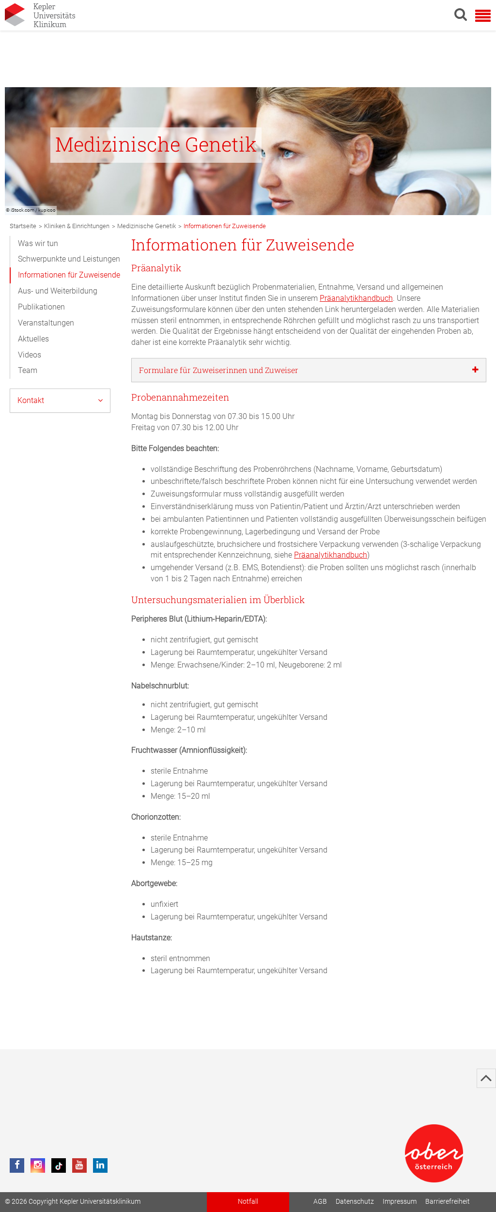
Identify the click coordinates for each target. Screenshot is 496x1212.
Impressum (400, 1201)
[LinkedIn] (100, 1165)
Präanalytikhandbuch (356, 298)
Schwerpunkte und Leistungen (69, 259)
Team (27, 370)
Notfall (248, 1201)
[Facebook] (17, 1165)
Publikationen (41, 306)
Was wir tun (38, 243)
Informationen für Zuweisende (69, 275)
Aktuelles (33, 338)
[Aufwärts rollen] (486, 1078)
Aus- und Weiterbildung (57, 290)
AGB (320, 1201)
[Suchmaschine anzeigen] (460, 14)
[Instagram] (38, 1165)
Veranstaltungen (46, 322)
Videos (29, 354)
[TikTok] (58, 1165)
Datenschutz (355, 1201)
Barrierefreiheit (447, 1201)
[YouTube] (79, 1165)
